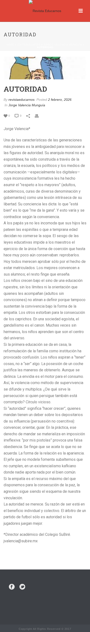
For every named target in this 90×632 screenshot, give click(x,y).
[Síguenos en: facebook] (12, 587)
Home (10, 44)
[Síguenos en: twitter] (22, 587)
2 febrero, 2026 (60, 99)
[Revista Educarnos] (45, 11)
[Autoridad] (45, 68)
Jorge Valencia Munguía (62, 44)
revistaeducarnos (21, 99)
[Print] (39, 115)
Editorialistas (29, 44)
